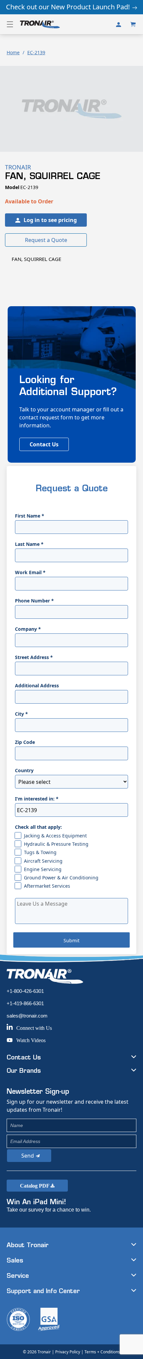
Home (13, 52)
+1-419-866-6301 (25, 1003)
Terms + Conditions (102, 1352)
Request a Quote (46, 240)
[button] (10, 24)
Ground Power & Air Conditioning (61, 877)
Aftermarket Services (47, 886)
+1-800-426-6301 (25, 991)
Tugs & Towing (40, 852)
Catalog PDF (35, 1186)
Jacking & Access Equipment (55, 835)
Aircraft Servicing (43, 861)
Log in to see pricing (50, 220)
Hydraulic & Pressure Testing (56, 844)
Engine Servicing (43, 869)
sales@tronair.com (27, 1016)
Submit (71, 940)
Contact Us (44, 444)
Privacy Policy (67, 1352)
